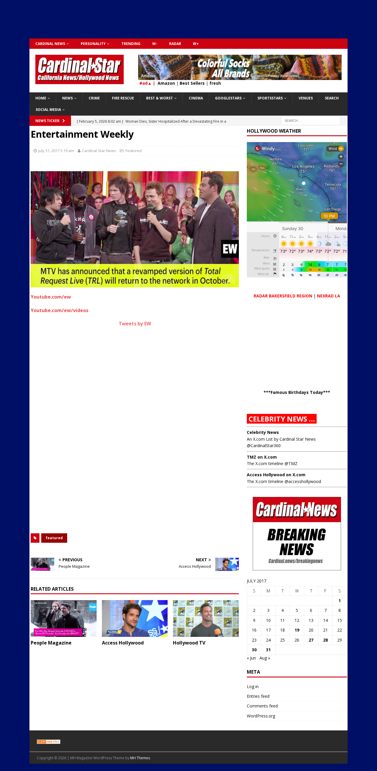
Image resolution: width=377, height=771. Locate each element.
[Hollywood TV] (206, 618)
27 (311, 640)
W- (154, 43)
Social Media (48, 109)
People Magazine (51, 643)
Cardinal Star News (99, 150)
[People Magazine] (64, 618)
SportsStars (270, 98)
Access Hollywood (123, 643)
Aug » (264, 658)
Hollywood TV (189, 643)
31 (268, 649)
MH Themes (140, 757)
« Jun (251, 658)
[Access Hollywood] (135, 618)
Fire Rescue (123, 98)
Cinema (196, 98)
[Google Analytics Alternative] (48, 740)
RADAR (175, 43)
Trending (130, 43)
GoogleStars (228, 98)
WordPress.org (261, 716)
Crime (94, 98)
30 (254, 649)
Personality (93, 43)
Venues (306, 98)
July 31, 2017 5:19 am (56, 150)
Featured (133, 150)
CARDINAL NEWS (50, 43)
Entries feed (258, 696)
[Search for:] (310, 120)
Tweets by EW (135, 323)
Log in (253, 686)
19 (297, 630)
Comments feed (262, 706)
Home (40, 98)
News (67, 98)
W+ (196, 43)
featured (54, 537)
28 (325, 640)
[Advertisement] (188, 22)
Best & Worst (159, 98)
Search (332, 98)
